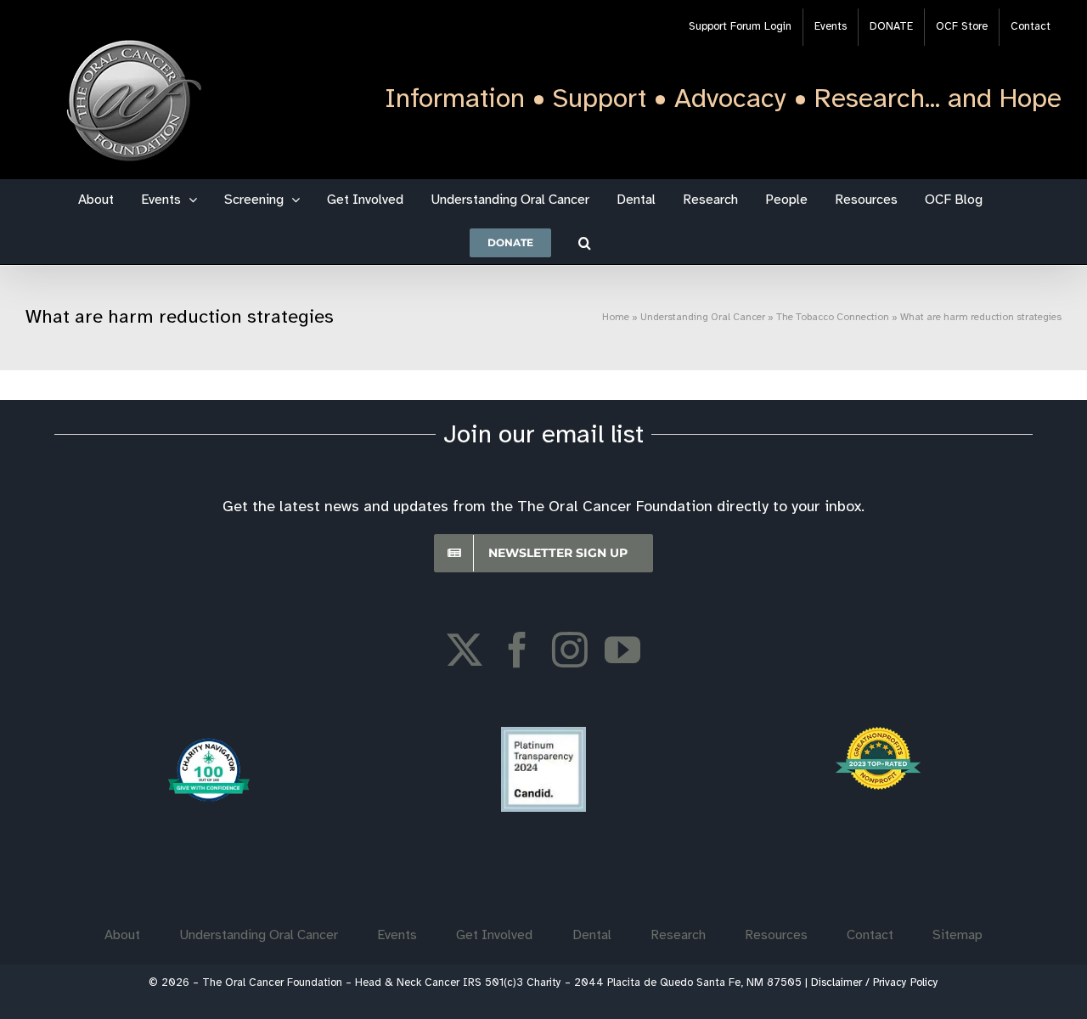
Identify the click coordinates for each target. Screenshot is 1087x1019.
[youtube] (622, 649)
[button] (584, 243)
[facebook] (517, 649)
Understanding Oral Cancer (702, 317)
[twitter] (464, 649)
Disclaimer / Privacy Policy (874, 982)
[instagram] (570, 649)
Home (615, 317)
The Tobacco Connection (832, 317)
